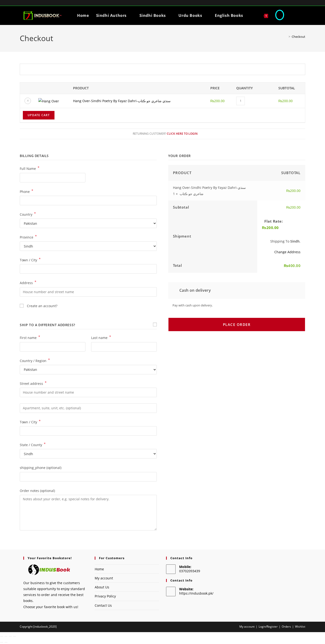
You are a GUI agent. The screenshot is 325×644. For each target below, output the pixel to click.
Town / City (30, 259)
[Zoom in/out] (1, 636)
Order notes (37, 490)
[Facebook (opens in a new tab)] (287, 4)
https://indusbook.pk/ (196, 593)
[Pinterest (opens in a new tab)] (299, 4)
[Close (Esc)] (14, 636)
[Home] (286, 36)
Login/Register (268, 627)
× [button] (28, 100)
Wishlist (300, 627)
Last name (101, 337)
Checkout (298, 36)
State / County (33, 444)
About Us (102, 587)
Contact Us (103, 605)
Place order (237, 324)
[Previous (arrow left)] (1, 642)
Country (28, 214)
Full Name (29, 168)
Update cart (39, 115)
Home (99, 569)
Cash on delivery (194, 290)
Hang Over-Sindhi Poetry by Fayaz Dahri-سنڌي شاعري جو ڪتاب (122, 101)
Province (28, 236)
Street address (33, 383)
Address (28, 282)
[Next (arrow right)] (6, 642)
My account (104, 578)
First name (30, 337)
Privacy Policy (105, 596)
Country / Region (35, 360)
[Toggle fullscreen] (6, 636)
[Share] (10, 636)
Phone (26, 191)
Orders (286, 627)
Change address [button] (287, 252)
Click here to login (182, 134)
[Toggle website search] (280, 15)
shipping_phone (40, 467)
